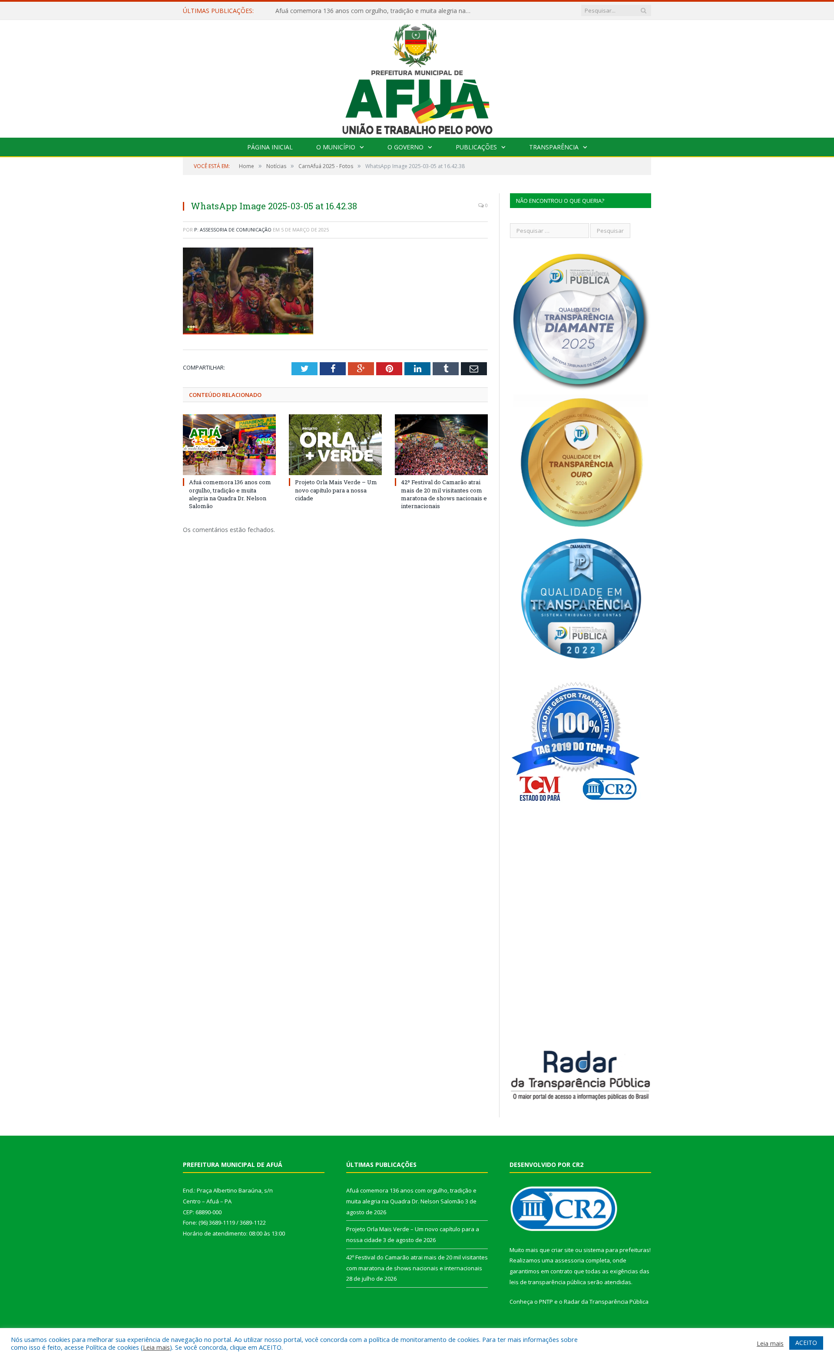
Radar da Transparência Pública (606, 1301)
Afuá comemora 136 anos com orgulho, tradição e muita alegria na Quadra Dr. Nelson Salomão (230, 494)
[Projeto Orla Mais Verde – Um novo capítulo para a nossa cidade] (335, 444)
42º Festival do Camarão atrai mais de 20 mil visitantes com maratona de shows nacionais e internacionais (444, 494)
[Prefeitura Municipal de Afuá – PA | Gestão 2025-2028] (417, 77)
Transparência (554, 147)
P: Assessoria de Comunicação (232, 229)
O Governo (405, 147)
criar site (562, 1250)
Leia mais (156, 1347)
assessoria (569, 1260)
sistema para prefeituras (616, 1250)
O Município (335, 147)
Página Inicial (270, 147)
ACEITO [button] (806, 1342)
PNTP (546, 1301)
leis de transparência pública (548, 1282)
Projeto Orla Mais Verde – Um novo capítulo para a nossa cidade (366, 11)
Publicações (476, 147)
